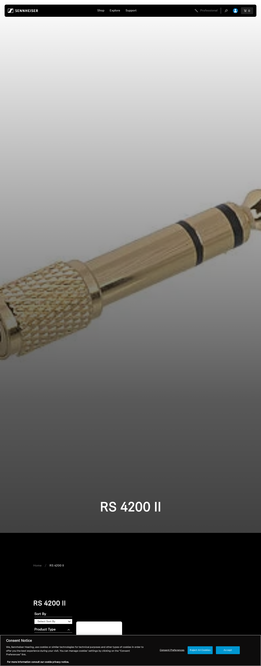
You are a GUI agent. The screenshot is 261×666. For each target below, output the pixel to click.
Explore (115, 10)
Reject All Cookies (200, 650)
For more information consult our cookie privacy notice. (38, 662)
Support (131, 10)
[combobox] (227, 11)
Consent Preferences (172, 650)
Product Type (45, 629)
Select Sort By (46, 621)
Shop (100, 10)
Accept (228, 650)
